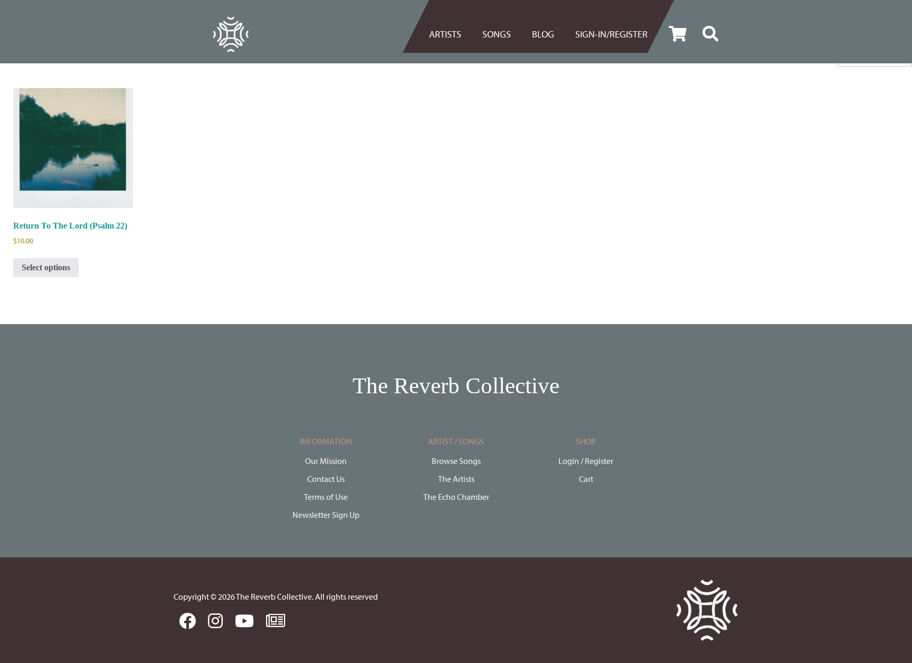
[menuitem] (450, 34)
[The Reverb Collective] (230, 34)
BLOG (543, 34)
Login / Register (585, 461)
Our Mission (326, 461)
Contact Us (326, 478)
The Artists (456, 478)
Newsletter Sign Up (325, 514)
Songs (496, 34)
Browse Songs (456, 461)
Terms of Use (326, 496)
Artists (445, 34)
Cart (586, 478)
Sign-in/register (611, 34)
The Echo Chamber (456, 496)
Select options (46, 267)
